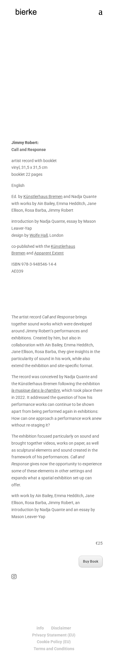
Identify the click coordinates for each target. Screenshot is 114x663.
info (40, 628)
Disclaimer (61, 628)
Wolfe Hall (39, 235)
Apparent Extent (49, 253)
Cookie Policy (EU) (54, 641)
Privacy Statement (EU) (53, 635)
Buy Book (90, 561)
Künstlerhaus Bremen (43, 196)
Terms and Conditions (54, 648)
